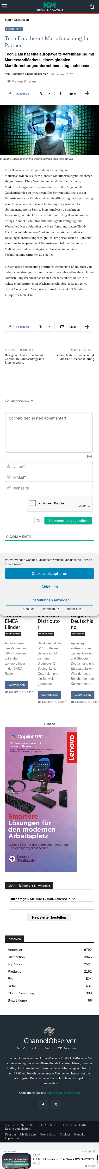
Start (8, 19)
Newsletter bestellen (49, 917)
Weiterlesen (16, 685)
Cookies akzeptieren (49, 573)
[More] (87, 93)
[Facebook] (43, 1104)
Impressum (74, 609)
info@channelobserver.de (63, 1092)
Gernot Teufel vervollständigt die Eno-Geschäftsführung (75, 357)
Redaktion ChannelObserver (29, 73)
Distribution (21, 19)
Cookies (28, 609)
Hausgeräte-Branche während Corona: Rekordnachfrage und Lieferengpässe (24, 358)
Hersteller (78, 633)
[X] (56, 1104)
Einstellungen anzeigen (49, 600)
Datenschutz (50, 609)
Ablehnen (49, 586)
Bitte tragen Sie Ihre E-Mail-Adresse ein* (42, 899)
